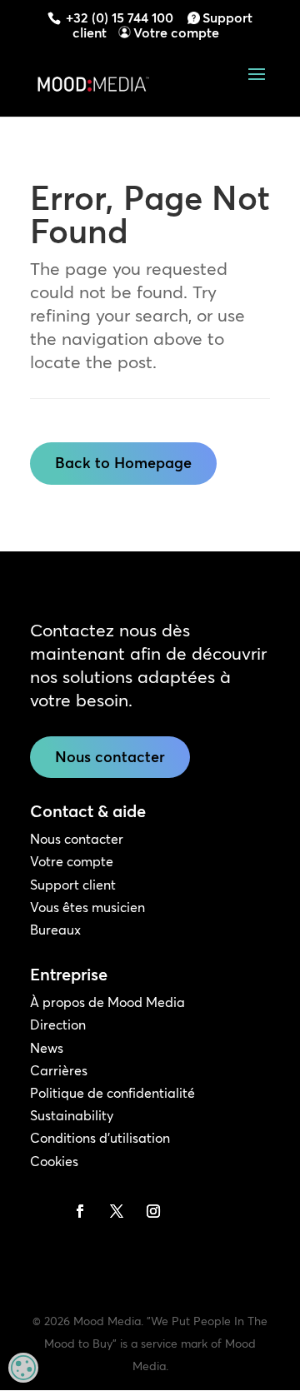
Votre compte (176, 32)
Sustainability (71, 1115)
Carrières (59, 1070)
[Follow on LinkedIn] (43, 1211)
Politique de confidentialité (112, 1092)
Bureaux (55, 929)
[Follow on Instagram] (153, 1211)
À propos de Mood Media (107, 1002)
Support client (73, 884)
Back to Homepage (123, 462)
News (46, 1048)
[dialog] (23, 1368)
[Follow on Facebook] (80, 1211)
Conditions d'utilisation (100, 1137)
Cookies (54, 1161)
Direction (58, 1024)
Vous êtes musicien (87, 907)
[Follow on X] (116, 1211)
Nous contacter (110, 756)
